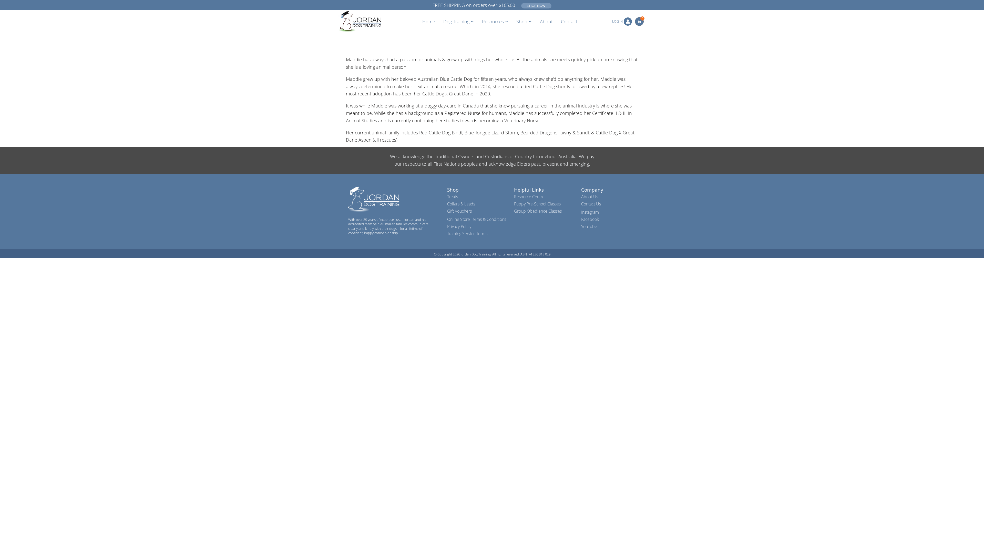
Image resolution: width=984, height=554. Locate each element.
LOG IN (617, 21)
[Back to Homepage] (359, 21)
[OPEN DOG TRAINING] (472, 21)
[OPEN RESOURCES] (506, 21)
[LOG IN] (628, 21)
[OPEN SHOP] (530, 21)
